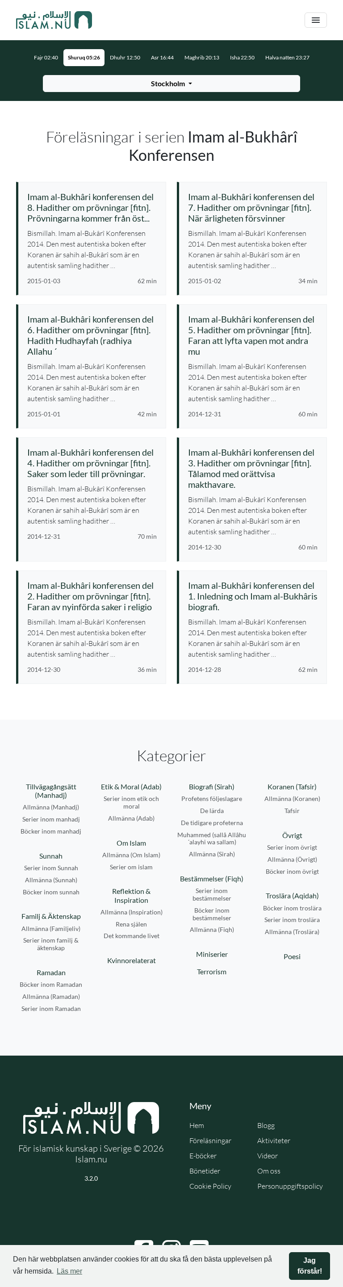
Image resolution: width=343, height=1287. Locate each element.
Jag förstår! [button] (309, 1266)
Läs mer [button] (69, 1271)
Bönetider (204, 1170)
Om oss (268, 1170)
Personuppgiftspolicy (290, 1186)
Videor (267, 1155)
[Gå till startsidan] (54, 20)
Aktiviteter (273, 1140)
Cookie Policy (210, 1186)
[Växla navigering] (316, 20)
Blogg (266, 1125)
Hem (196, 1125)
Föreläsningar (210, 1140)
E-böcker (203, 1155)
